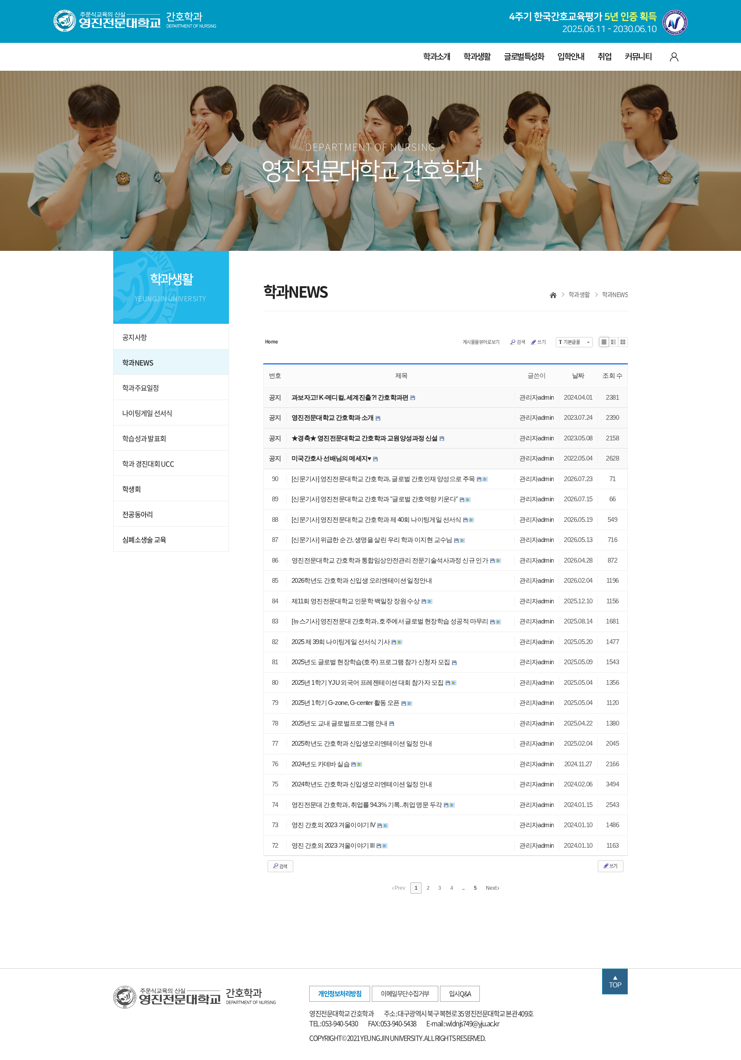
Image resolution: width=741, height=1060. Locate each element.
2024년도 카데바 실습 (321, 764)
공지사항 (134, 337)
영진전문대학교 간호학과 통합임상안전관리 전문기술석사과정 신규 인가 (390, 560)
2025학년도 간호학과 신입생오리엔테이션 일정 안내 (362, 743)
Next (491, 888)
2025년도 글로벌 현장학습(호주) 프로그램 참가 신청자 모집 (371, 662)
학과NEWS (138, 362)
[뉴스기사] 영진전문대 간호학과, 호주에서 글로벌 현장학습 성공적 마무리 (390, 621)
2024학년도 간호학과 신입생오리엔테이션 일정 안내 (362, 784)
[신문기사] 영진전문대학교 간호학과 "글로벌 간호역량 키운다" (375, 499)
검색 (521, 342)
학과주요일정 (140, 387)
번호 (275, 375)
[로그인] (674, 56)
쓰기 (541, 342)
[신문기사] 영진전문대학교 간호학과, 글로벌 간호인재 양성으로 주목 (384, 478)
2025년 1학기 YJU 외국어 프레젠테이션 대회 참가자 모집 (368, 682)
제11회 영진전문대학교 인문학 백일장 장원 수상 (356, 601)
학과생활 (477, 56)
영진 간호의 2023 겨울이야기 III (334, 845)
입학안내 (570, 56)
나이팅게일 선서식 (147, 413)
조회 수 (612, 375)
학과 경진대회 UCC (148, 463)
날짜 (578, 375)
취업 (604, 56)
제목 (401, 375)
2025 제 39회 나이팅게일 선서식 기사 (341, 641)
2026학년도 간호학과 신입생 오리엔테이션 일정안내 (362, 580)
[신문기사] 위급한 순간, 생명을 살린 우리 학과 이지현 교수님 (372, 539)
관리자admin (536, 397)
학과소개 (436, 56)
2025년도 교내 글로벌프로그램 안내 (340, 723)
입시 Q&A (460, 993)
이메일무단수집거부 (405, 993)
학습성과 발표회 (144, 438)
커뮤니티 (638, 56)
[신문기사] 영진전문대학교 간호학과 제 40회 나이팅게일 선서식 (377, 519)
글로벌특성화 (524, 56)
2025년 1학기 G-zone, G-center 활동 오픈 (346, 702)
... (463, 888)
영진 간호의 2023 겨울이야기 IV (334, 824)
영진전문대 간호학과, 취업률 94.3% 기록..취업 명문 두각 (367, 804)
